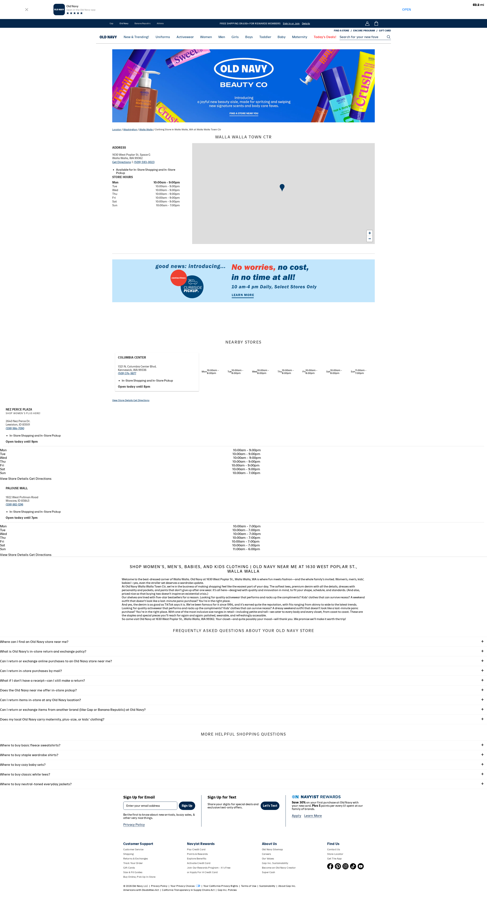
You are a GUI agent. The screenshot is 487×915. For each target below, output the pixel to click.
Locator (116, 129)
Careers (266, 854)
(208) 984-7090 (15, 428)
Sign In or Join (291, 23)
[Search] (388, 37)
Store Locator (335, 854)
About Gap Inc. (287, 886)
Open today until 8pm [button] (134, 386)
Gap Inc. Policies (227, 890)
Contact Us (333, 849)
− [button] (369, 238)
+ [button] (369, 233)
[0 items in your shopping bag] (376, 23)
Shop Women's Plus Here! (23, 413)
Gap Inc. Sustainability (275, 863)
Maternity (299, 37)
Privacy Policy (134, 825)
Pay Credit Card (196, 849)
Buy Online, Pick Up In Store (139, 876)
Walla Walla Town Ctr (243, 137)
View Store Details (122, 400)
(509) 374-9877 (127, 373)
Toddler (265, 37)
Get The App (334, 858)
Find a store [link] (341, 30)
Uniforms (163, 37)
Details (306, 23)
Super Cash (268, 872)
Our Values (268, 858)
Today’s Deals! (325, 37)
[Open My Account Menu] (367, 23)
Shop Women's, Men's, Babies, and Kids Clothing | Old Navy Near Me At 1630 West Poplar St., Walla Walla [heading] (243, 569)
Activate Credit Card (198, 863)
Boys (249, 37)
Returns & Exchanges (135, 858)
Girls (235, 37)
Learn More (313, 816)
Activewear (185, 37)
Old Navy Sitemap (272, 849)
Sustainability (267, 886)
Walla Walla (146, 129)
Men (221, 37)
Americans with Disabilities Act (141, 890)
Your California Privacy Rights (220, 886)
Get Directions (121, 162)
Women (206, 37)
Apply (296, 816)
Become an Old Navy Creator (279, 867)
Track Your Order (133, 863)
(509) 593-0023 (144, 162)
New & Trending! (136, 37)
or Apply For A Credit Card (202, 872)
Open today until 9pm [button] (22, 441)
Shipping (128, 854)
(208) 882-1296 (14, 504)
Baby (282, 37)
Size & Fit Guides (132, 872)
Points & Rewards (197, 854)
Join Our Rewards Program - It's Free (208, 867)
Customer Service (133, 849)
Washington (130, 129)
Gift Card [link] (385, 30)
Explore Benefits (196, 858)
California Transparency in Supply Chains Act (188, 890)
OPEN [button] (406, 9)
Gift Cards (129, 867)
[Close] (27, 9)
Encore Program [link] (364, 30)
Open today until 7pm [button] (22, 517)
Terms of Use (248, 886)
